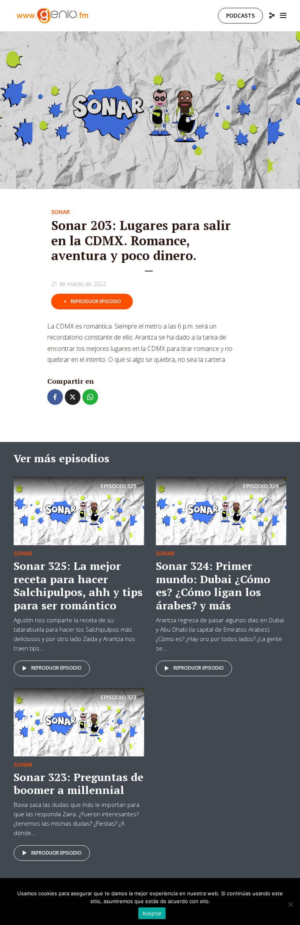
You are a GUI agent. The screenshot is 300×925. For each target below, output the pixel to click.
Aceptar (152, 913)
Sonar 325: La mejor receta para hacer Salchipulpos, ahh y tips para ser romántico (78, 585)
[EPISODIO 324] (221, 510)
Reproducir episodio (96, 301)
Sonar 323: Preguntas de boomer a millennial (78, 783)
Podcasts (240, 15)
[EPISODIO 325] (79, 510)
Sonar (60, 212)
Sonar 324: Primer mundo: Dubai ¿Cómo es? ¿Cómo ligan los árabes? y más (213, 585)
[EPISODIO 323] (79, 721)
